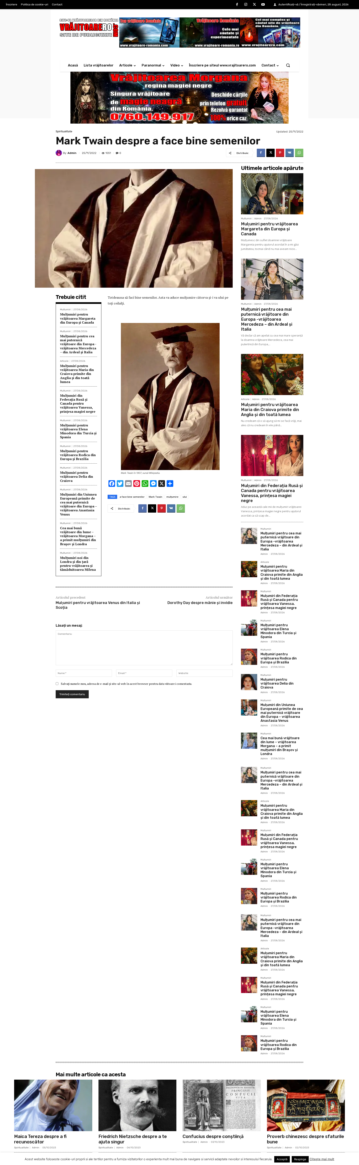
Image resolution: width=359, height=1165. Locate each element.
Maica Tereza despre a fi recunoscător (40, 1139)
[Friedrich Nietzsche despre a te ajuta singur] (137, 1105)
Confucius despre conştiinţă (213, 1136)
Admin (72, 153)
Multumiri (65, 309)
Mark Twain (155, 496)
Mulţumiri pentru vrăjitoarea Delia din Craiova (76, 476)
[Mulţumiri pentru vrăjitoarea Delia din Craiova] (249, 682)
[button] (288, 65)
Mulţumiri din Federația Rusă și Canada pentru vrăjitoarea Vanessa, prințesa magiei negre (77, 403)
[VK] (289, 153)
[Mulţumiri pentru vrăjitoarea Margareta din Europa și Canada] (272, 193)
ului (185, 496)
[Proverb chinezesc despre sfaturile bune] (306, 1105)
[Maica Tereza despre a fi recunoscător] (53, 1105)
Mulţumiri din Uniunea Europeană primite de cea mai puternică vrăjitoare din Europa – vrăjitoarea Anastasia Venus (78, 504)
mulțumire (172, 496)
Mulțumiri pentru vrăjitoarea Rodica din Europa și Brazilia (78, 455)
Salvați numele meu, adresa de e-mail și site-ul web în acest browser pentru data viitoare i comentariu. (126, 684)
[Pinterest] (280, 153)
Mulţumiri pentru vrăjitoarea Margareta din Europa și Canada (77, 318)
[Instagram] (245, 4)
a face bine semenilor (132, 496)
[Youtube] (263, 4)
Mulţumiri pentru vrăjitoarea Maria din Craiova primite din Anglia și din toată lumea (77, 373)
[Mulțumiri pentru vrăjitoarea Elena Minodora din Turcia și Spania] (249, 628)
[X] (254, 4)
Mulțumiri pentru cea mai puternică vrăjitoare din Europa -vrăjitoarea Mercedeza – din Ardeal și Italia (78, 344)
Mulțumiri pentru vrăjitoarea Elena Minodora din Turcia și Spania (78, 431)
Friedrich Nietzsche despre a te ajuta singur (132, 1139)
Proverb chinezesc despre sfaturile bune (305, 1139)
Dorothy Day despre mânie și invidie (200, 602)
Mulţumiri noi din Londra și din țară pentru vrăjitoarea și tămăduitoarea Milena (78, 563)
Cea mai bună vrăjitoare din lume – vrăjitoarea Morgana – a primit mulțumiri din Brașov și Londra (78, 536)
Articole (64, 361)
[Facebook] (237, 4)
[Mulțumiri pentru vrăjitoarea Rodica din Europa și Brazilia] (249, 657)
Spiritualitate (64, 131)
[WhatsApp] (299, 153)
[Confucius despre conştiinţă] (222, 1105)
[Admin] (59, 153)
